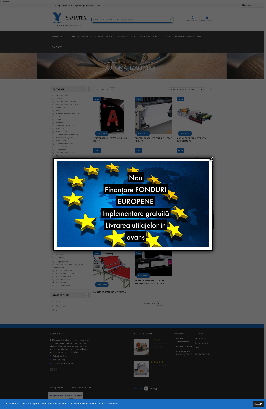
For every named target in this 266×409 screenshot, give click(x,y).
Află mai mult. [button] (111, 403)
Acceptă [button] (258, 404)
